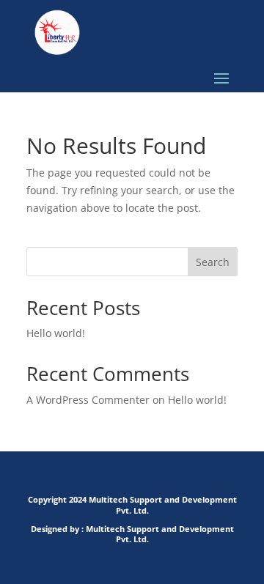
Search (213, 262)
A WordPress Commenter (88, 400)
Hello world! (55, 333)
